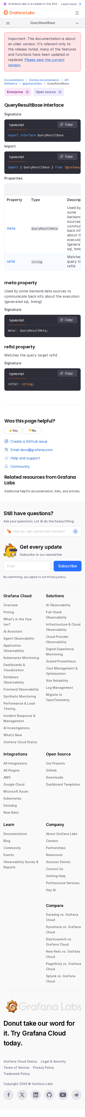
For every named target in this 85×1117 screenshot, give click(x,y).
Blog (6, 841)
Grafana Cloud (44, 1033)
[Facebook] (8, 1095)
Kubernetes (12, 798)
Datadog (10, 805)
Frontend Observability (21, 689)
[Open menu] (77, 13)
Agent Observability (18, 638)
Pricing (8, 612)
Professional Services (63, 883)
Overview (10, 605)
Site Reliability (57, 680)
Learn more (69, 4)
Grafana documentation (44, 80)
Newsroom (54, 855)
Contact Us (54, 869)
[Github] (49, 1095)
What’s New (12, 735)
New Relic (11, 812)
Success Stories (58, 862)
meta (11, 228)
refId (11, 261)
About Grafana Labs (61, 834)
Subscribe (67, 566)
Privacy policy (56, 577)
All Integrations (15, 763)
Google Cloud (13, 784)
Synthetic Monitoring (19, 696)
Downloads (54, 777)
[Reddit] (76, 1095)
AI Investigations (16, 728)
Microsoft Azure (15, 791)
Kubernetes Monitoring (21, 658)
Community (12, 848)
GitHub (51, 770)
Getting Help (56, 876)
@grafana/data (32, 83)
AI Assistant (12, 631)
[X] (22, 1095)
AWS (6, 777)
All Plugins (11, 770)
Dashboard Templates (63, 784)
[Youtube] (63, 1095)
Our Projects (55, 763)
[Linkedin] (36, 1095)
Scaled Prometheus (61, 661)
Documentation (14, 80)
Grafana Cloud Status (20, 742)
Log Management (59, 687)
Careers (52, 841)
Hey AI (51, 890)
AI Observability (58, 605)
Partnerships (56, 848)
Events (8, 855)
